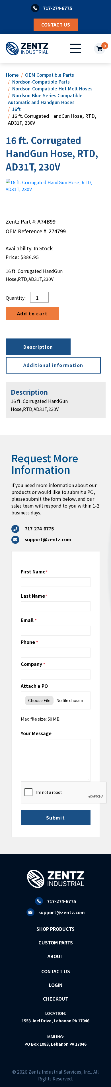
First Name (33, 571)
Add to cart (32, 313)
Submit (55, 817)
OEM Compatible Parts (49, 74)
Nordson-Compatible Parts (41, 81)
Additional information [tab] (53, 365)
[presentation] (64, 793)
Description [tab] (38, 346)
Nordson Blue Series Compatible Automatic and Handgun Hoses (45, 99)
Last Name (33, 595)
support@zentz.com (61, 912)
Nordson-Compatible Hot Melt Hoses (52, 88)
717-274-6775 (61, 901)
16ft (16, 109)
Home (12, 74)
